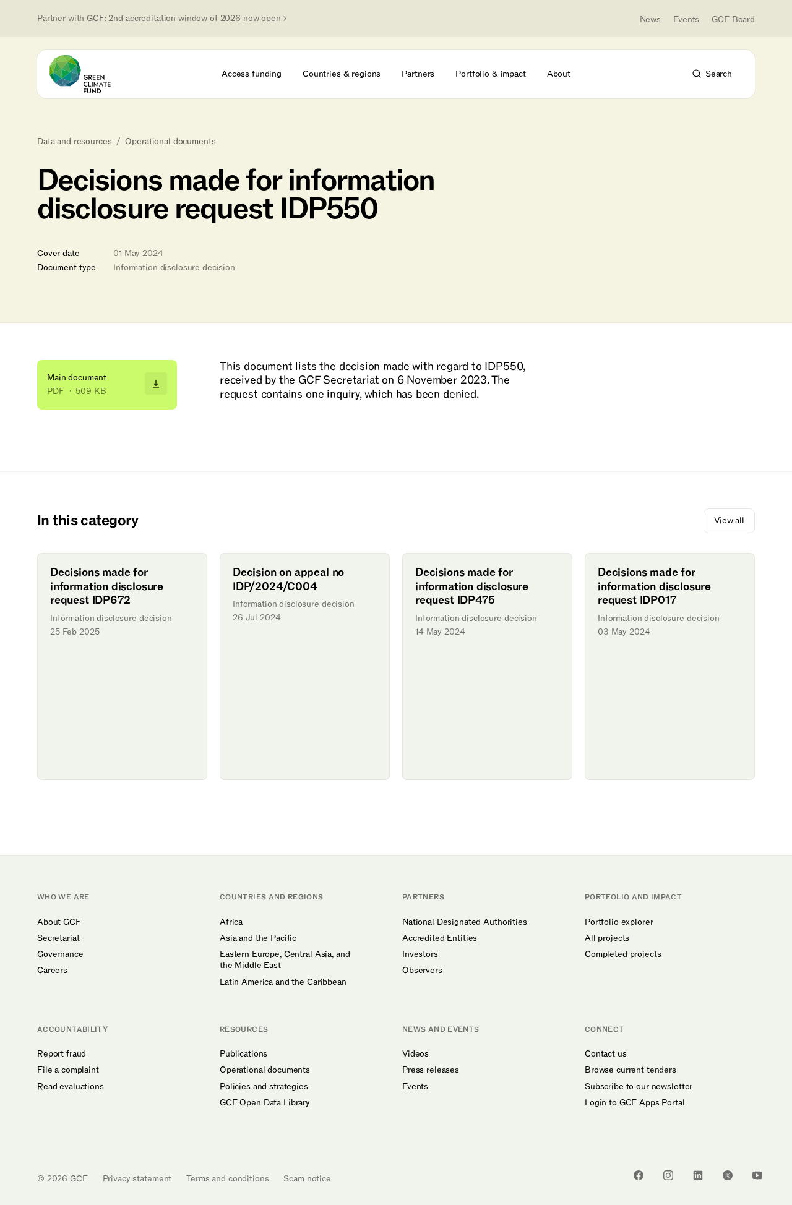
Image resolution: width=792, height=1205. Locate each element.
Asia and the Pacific (258, 938)
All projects (607, 938)
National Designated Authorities (464, 922)
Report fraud (61, 1054)
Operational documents (170, 141)
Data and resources (74, 141)
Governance (60, 954)
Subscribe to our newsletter (638, 1086)
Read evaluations (70, 1086)
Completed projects (623, 954)
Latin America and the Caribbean (283, 982)
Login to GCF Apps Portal (635, 1103)
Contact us (606, 1054)
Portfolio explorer (619, 922)
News (650, 19)
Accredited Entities (439, 938)
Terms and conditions (227, 1179)
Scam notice (306, 1179)
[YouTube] (757, 1175)
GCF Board (733, 19)
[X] (728, 1175)
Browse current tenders (630, 1070)
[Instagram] (668, 1175)
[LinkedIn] (698, 1175)
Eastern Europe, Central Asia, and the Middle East (285, 960)
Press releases (430, 1070)
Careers (52, 970)
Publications (243, 1054)
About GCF (59, 922)
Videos (415, 1054)
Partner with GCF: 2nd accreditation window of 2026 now (159, 18)
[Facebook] (639, 1175)
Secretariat (58, 938)
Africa (231, 922)
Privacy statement (137, 1179)
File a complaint (68, 1070)
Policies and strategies (264, 1086)
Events (686, 19)
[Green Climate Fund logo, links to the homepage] (87, 74)
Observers (422, 970)
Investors (420, 954)
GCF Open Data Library (265, 1103)
